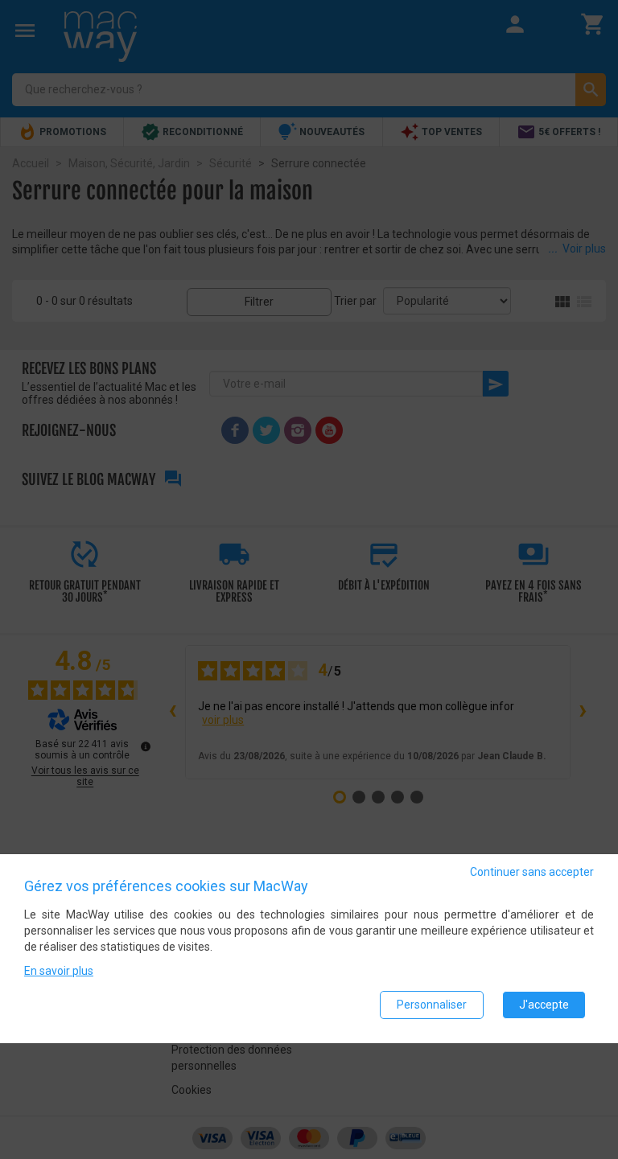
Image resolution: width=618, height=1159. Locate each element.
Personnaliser (432, 1004)
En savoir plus (58, 970)
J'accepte (544, 1004)
